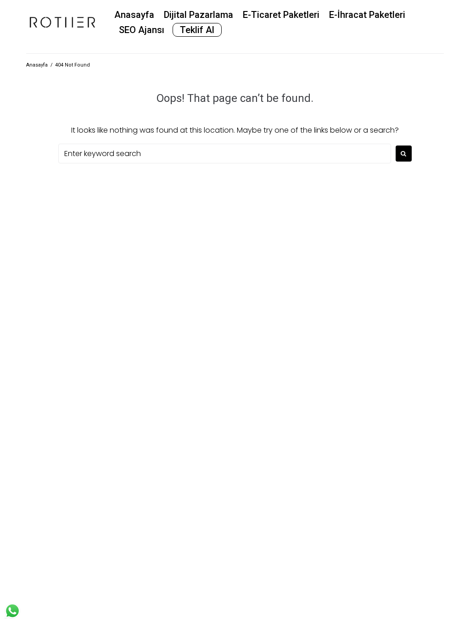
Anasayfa (134, 14)
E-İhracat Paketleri (367, 14)
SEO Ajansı (141, 29)
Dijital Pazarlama (198, 14)
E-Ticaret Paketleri (281, 14)
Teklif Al (197, 29)
